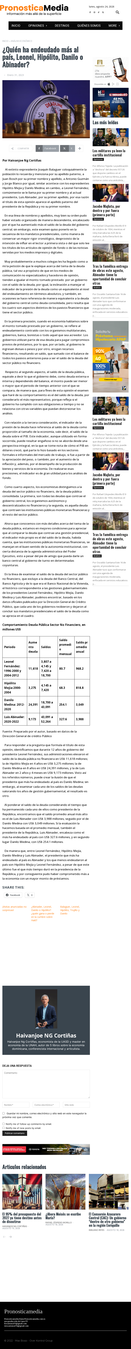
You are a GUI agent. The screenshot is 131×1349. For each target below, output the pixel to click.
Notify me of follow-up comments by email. (29, 1124)
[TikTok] (98, 12)
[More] (79, 148)
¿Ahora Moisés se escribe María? (63, 1215)
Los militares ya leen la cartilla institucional (109, 152)
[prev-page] (4, 1237)
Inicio (5, 41)
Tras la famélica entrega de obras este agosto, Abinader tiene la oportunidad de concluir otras (110, 274)
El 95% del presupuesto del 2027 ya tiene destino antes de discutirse (22, 1217)
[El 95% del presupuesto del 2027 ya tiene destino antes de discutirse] (22, 1192)
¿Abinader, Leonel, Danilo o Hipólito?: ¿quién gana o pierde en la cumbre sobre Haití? (42, 913)
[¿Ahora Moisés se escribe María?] (65, 1192)
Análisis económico (21, 41)
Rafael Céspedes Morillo (59, 1222)
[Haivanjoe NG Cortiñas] (46, 1009)
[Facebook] (90, 12)
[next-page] (10, 1237)
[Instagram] (94, 12)
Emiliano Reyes (96, 1230)
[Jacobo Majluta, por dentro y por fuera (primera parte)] (111, 193)
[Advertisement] (46, 954)
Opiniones (98, 159)
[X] (103, 12)
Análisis (97, 287)
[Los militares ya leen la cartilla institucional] (111, 137)
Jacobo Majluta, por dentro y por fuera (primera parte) (106, 210)
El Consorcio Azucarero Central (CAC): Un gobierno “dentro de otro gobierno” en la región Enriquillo (107, 1219)
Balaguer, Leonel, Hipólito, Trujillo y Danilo (70, 910)
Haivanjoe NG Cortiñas (46, 1035)
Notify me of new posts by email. (23, 1128)
